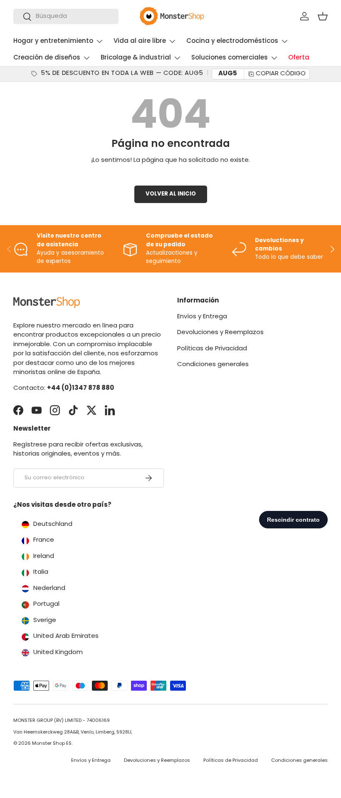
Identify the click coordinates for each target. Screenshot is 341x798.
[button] (323, 16)
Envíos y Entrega (202, 317)
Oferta (298, 58)
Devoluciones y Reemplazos (220, 333)
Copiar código (281, 74)
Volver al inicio (171, 194)
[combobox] (66, 16)
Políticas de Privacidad (212, 349)
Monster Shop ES (52, 743)
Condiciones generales (213, 365)
